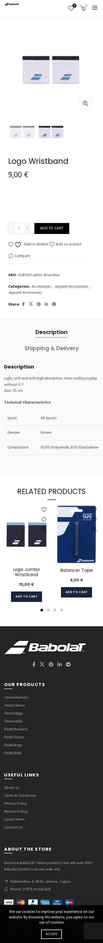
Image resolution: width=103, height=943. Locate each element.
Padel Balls (12, 753)
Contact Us (13, 827)
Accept (51, 934)
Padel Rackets (15, 729)
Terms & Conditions (20, 796)
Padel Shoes (14, 737)
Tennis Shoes (14, 705)
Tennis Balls (13, 721)
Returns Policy (15, 811)
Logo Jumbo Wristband (26, 572)
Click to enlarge (85, 103)
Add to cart (51, 228)
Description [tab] (51, 332)
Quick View (44, 529)
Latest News (14, 819)
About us (11, 788)
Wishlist (74, 6)
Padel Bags (13, 745)
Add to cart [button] (26, 596)
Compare (22, 256)
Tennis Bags (13, 713)
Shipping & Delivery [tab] (51, 348)
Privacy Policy (15, 804)
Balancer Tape (76, 570)
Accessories (41, 287)
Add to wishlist (69, 244)
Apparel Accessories (71, 287)
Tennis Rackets (16, 698)
